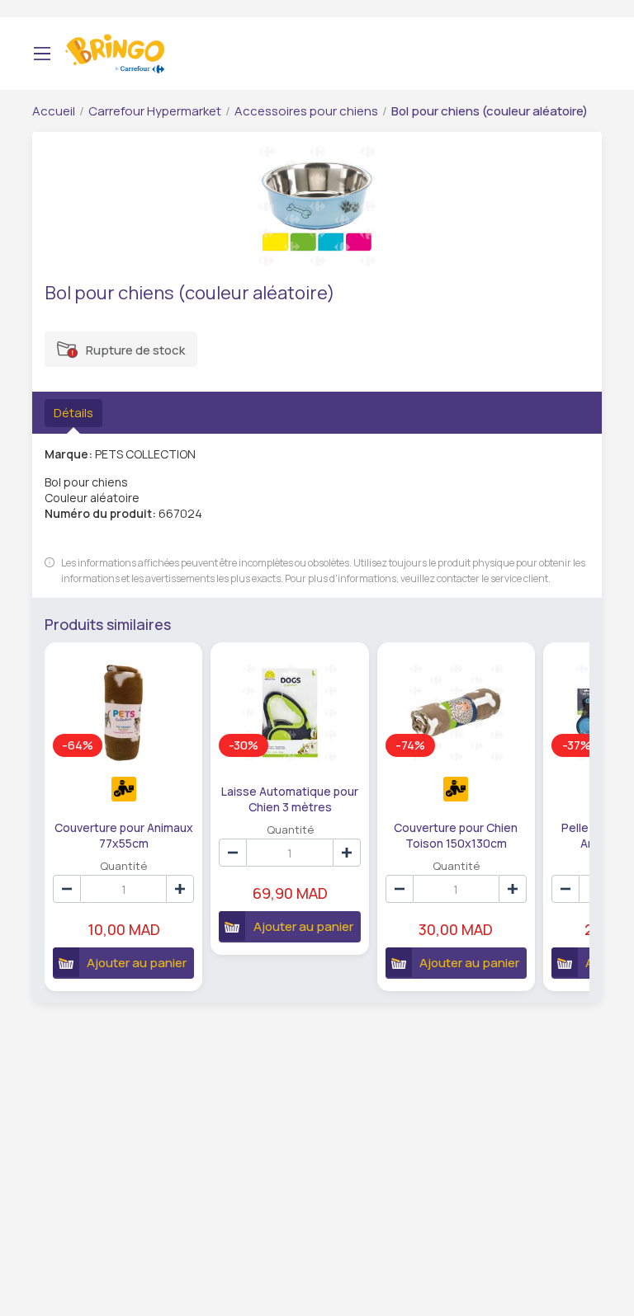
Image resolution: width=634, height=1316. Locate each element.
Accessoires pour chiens (306, 111)
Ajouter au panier (137, 962)
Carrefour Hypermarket (154, 111)
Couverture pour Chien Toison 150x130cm (456, 834)
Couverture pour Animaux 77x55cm (123, 834)
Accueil (53, 111)
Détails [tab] (73, 412)
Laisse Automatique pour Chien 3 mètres (289, 798)
